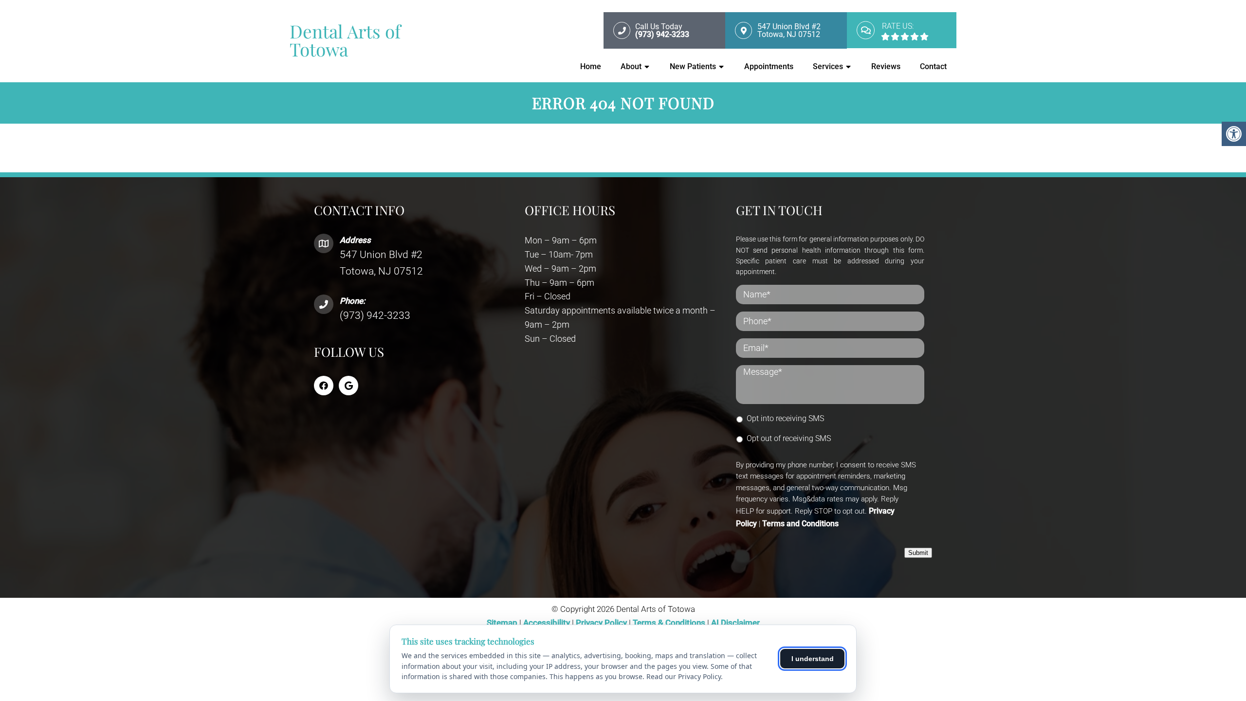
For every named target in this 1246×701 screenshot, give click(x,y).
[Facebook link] (323, 385)
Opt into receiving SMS (785, 418)
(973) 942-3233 (375, 315)
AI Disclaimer (735, 622)
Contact (933, 66)
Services (828, 66)
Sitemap (502, 622)
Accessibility (546, 622)
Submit (918, 552)
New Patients (693, 66)
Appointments (768, 66)
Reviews (885, 66)
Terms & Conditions (670, 622)
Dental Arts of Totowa (345, 40)
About (631, 66)
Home (590, 66)
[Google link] (348, 385)
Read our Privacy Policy (683, 676)
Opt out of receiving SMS (789, 438)
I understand (812, 659)
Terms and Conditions (800, 523)
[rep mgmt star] (924, 36)
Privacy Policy (602, 622)
